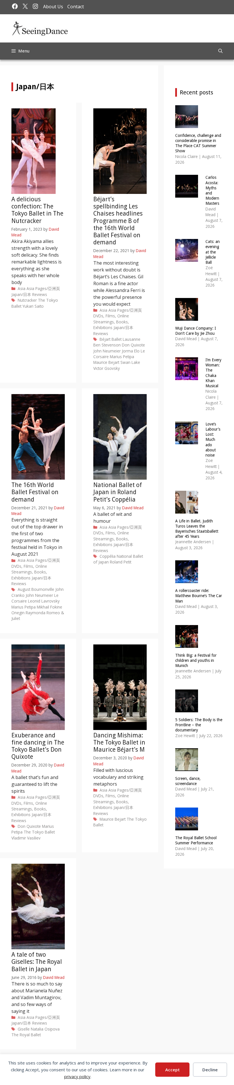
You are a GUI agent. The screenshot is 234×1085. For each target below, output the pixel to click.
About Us (53, 6)
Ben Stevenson (107, 345)
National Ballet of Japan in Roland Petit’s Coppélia (117, 492)
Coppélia (108, 556)
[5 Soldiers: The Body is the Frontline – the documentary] (186, 708)
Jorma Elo (131, 351)
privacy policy (77, 1076)
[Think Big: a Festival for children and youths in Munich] (186, 644)
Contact (75, 6)
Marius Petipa (122, 356)
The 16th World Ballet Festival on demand (34, 492)
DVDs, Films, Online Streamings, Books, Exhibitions (111, 321)
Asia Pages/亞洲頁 (43, 288)
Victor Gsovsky (106, 368)
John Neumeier (107, 351)
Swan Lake (130, 362)
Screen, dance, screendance (188, 781)
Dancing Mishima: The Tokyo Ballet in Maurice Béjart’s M (119, 742)
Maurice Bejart (106, 362)
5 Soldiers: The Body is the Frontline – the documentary (198, 724)
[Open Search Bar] (220, 51)
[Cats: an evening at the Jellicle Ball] (186, 258)
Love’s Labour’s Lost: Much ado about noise (212, 439)
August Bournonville (36, 589)
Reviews (39, 294)
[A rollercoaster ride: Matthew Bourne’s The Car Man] (186, 579)
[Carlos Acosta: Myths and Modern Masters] (186, 194)
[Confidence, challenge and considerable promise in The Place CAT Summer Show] (186, 124)
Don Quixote (133, 345)
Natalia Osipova (45, 1029)
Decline (210, 1069)
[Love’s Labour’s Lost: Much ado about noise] (186, 440)
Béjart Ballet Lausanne (120, 339)
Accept (172, 1069)
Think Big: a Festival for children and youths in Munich (196, 660)
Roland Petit (120, 562)
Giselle (24, 1029)
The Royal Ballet (26, 1034)
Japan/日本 (21, 294)
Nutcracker (27, 300)
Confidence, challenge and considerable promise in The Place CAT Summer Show (198, 143)
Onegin (18, 612)
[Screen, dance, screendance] (186, 767)
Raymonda (35, 612)
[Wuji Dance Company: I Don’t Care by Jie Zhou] (186, 317)
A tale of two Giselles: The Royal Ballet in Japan (36, 961)
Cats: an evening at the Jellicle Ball (212, 252)
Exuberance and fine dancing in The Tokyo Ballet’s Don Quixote (37, 746)
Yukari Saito (33, 306)
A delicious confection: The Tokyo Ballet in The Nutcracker (37, 210)
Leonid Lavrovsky (44, 601)
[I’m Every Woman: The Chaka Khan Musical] (186, 376)
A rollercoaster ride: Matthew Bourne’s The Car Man (198, 595)
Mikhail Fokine (49, 607)
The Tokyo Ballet (39, 832)
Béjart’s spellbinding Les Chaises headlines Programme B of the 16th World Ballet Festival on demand (118, 221)
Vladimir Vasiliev (26, 838)
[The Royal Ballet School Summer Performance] (186, 827)
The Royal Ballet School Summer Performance (196, 840)
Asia (21, 288)
